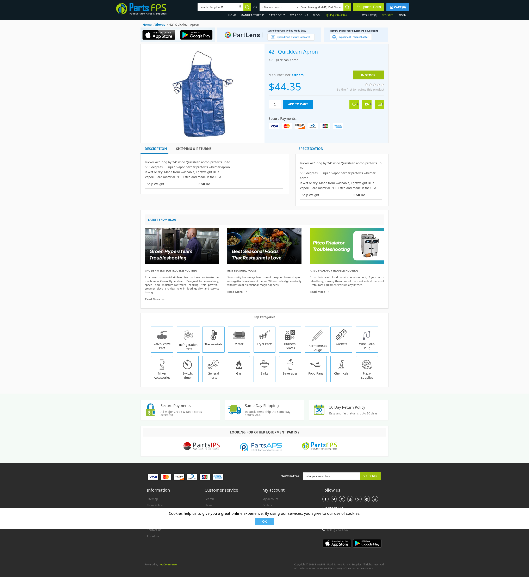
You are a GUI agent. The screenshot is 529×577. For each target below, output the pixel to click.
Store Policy (155, 505)
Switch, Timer (188, 375)
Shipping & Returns (194, 148)
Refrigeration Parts (188, 346)
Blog (316, 15)
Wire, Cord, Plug (367, 346)
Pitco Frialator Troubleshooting (334, 270)
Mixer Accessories (162, 375)
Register (387, 15)
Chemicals (341, 373)
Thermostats (213, 344)
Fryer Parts (264, 344)
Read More (153, 299)
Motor (239, 344)
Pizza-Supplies (367, 375)
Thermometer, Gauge (317, 348)
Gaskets (341, 344)
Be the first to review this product (360, 89)
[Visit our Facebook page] (325, 499)
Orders (267, 505)
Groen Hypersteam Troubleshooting (171, 270)
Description (156, 148)
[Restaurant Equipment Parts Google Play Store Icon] (197, 41)
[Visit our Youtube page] (350, 499)
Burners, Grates (290, 346)
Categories (277, 15)
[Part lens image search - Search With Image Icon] (268, 41)
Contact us (154, 530)
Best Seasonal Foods (242, 270)
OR (255, 7)
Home (232, 15)
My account (299, 15)
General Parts (213, 375)
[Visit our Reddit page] (367, 499)
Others (298, 75)
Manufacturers (253, 15)
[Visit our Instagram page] (375, 499)
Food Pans (315, 373)
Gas (239, 373)
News (208, 505)
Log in (402, 15)
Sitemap (152, 499)
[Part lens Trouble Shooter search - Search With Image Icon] (356, 41)
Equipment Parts (368, 7)
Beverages (290, 373)
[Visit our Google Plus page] (358, 499)
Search (209, 499)
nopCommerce (168, 564)
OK (264, 521)
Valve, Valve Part (162, 346)
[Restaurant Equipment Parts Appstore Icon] (160, 41)
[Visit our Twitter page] (334, 499)
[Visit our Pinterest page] (342, 499)
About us (153, 536)
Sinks (264, 373)
